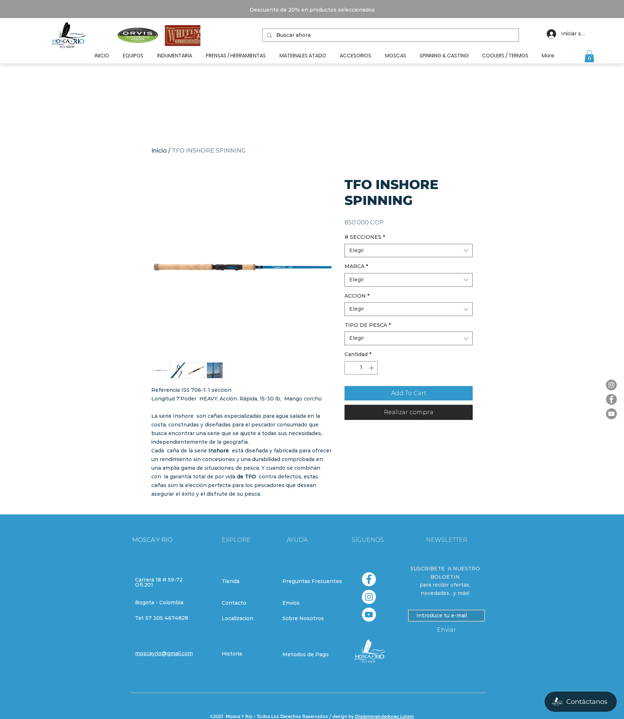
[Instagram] (611, 385)
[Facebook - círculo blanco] (369, 579)
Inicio (159, 150)
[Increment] (372, 367)
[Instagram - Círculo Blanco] (369, 597)
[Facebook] (611, 399)
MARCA (356, 266)
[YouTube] (611, 413)
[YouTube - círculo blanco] (369, 615)
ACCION (356, 296)
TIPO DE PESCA (367, 325)
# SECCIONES (364, 237)
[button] (589, 56)
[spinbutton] (361, 367)
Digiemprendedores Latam (384, 716)
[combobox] (408, 251)
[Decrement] (350, 367)
